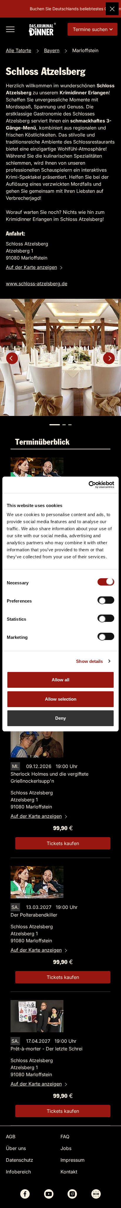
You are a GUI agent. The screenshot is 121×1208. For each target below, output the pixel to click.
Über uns (16, 1148)
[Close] (112, 8)
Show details (89, 661)
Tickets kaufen (63, 843)
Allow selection (60, 699)
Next (109, 358)
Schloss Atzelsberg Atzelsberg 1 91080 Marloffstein (32, 800)
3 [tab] (70, 424)
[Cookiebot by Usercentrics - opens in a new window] (88, 485)
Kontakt (68, 1172)
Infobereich (18, 1172)
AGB (10, 1136)
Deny (60, 718)
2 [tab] (64, 424)
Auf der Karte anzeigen (31, 267)
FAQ (64, 1136)
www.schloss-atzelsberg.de (36, 283)
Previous (12, 358)
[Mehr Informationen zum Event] (37, 473)
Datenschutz (19, 1160)
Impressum (72, 1160)
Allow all (60, 679)
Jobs (65, 1148)
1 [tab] (54, 424)
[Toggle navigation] (10, 29)
